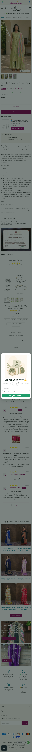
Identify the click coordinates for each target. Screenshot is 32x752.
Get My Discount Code (16, 396)
